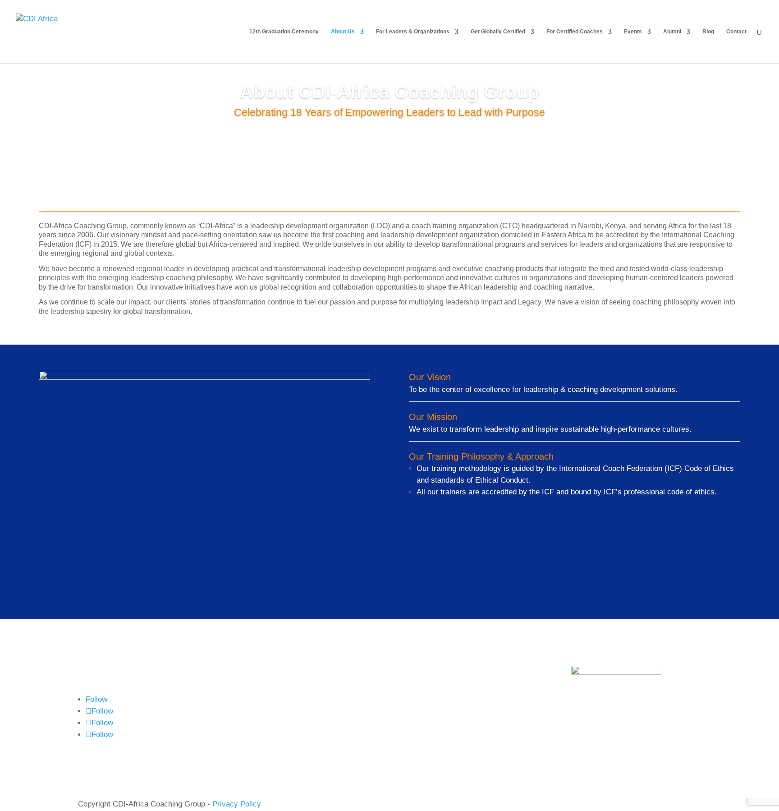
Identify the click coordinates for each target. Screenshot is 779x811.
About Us (343, 31)
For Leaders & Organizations (412, 31)
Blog (708, 31)
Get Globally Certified (498, 31)
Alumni (672, 31)
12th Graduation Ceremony (284, 31)
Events (633, 31)
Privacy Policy (236, 804)
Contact (736, 31)
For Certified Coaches (574, 31)
